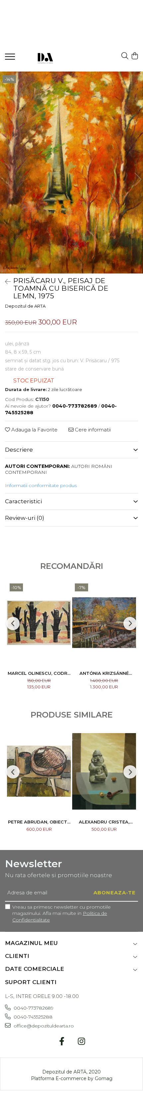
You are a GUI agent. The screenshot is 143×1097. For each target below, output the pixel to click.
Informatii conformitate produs (41, 485)
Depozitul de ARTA (25, 306)
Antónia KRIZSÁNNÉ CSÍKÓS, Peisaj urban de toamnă (104, 673)
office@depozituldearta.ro (43, 1026)
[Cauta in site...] (124, 56)
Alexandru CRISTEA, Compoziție (104, 821)
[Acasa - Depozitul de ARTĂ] (45, 57)
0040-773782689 (33, 1008)
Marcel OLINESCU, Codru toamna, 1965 (39, 673)
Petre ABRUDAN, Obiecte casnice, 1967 (39, 821)
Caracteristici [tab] (23, 501)
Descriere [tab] (19, 449)
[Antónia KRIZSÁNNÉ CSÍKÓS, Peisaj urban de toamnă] (104, 623)
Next (137, 179)
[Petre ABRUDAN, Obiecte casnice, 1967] (39, 771)
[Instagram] (81, 1042)
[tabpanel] (71, 172)
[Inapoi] (5, 282)
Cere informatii (92, 429)
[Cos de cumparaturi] (134, 56)
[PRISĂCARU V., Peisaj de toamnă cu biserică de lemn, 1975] (71, 172)
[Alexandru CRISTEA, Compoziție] (104, 771)
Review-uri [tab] (24, 518)
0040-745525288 (32, 1017)
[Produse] (11, 59)
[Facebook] (62, 1042)
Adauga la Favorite (34, 429)
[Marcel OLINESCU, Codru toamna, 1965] (39, 623)
